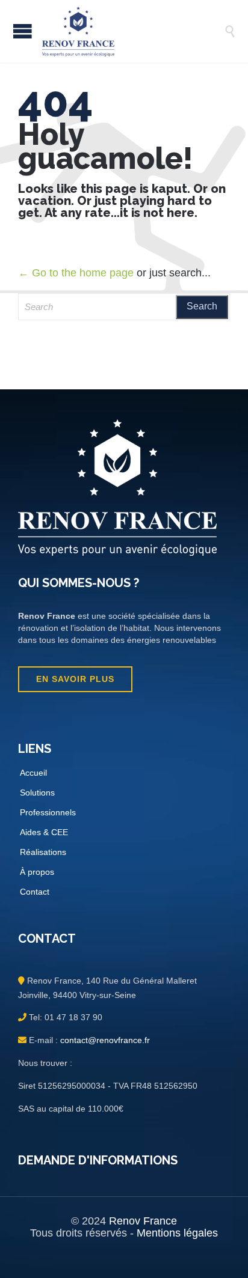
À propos (37, 872)
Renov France (143, 1221)
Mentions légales (177, 1233)
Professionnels (48, 812)
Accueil (33, 772)
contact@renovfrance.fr (104, 1040)
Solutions (37, 792)
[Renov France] (133, 31)
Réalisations (43, 852)
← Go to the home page (76, 273)
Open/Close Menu (22, 30)
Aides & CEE (44, 832)
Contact (34, 891)
